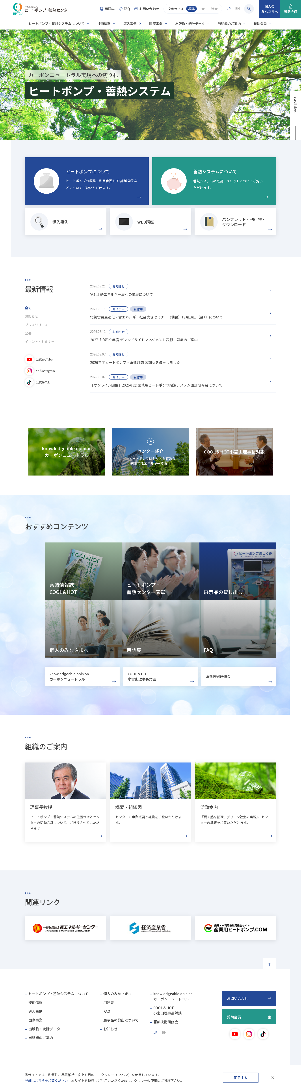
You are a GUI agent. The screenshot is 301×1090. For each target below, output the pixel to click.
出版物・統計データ (190, 23)
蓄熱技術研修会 (218, 676)
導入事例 (130, 23)
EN (237, 9)
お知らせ (31, 316)
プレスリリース (36, 324)
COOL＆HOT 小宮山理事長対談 (142, 676)
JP (229, 9)
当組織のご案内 (229, 23)
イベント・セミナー (40, 341)
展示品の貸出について (121, 1020)
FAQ (106, 1011)
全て (28, 307)
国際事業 (155, 23)
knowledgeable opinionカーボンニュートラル (173, 996)
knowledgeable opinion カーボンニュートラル (69, 676)
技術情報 (104, 23)
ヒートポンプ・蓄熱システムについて (56, 23)
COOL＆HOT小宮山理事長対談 (167, 1010)
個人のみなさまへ (117, 993)
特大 (214, 8)
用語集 (108, 1002)
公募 (28, 333)
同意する (240, 1077)
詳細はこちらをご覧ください (46, 1080)
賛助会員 (260, 23)
